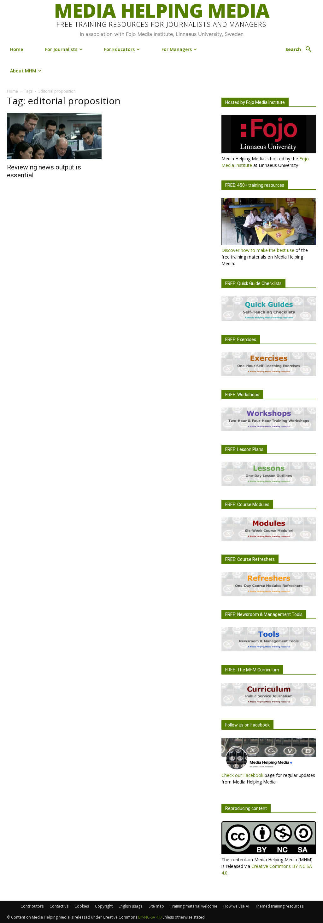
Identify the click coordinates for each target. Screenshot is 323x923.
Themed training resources (279, 906)
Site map (156, 906)
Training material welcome (193, 906)
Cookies (81, 906)
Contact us (59, 906)
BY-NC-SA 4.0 (150, 917)
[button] (300, 49)
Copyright (104, 906)
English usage (131, 906)
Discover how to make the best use (257, 250)
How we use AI (236, 906)
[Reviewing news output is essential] (54, 136)
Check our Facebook (242, 775)
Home (12, 91)
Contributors (32, 906)
